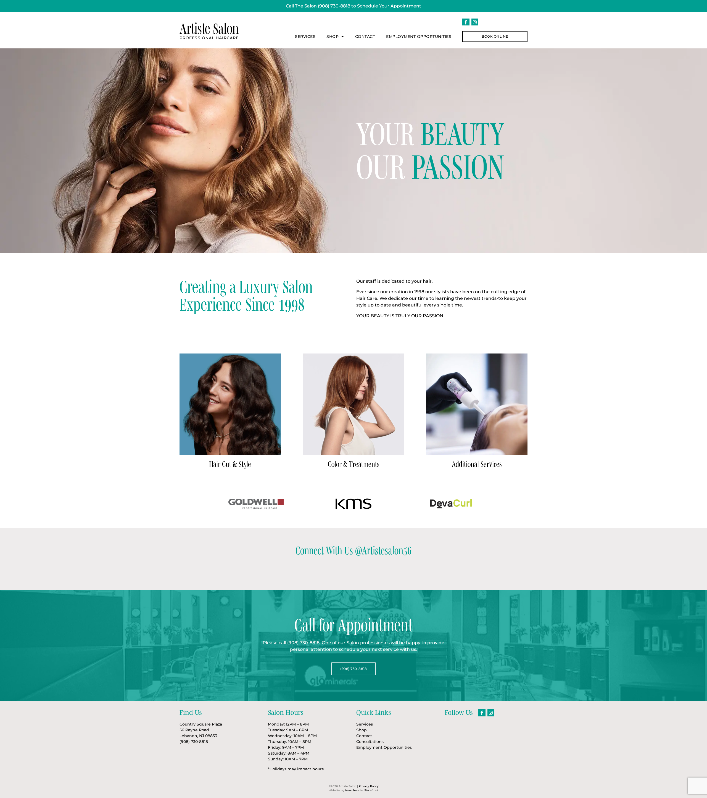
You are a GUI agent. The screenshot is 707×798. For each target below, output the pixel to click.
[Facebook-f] (465, 22)
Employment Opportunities (418, 36)
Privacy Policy (369, 786)
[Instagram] (475, 22)
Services (305, 36)
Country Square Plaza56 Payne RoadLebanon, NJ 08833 (201, 730)
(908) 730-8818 (334, 6)
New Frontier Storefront (361, 790)
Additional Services (477, 464)
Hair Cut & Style (230, 464)
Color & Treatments (353, 464)
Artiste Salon (209, 28)
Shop (332, 36)
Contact (365, 36)
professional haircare (209, 37)
